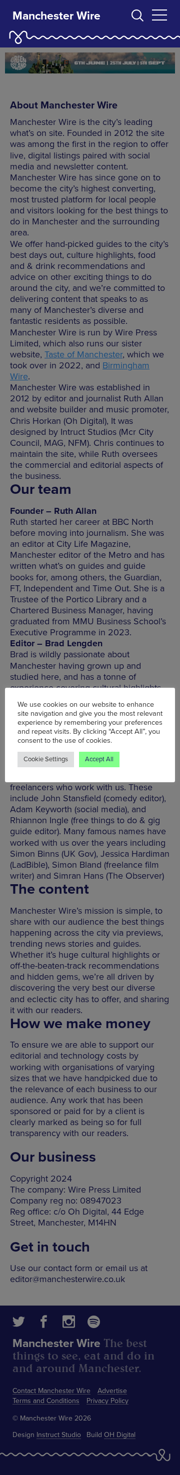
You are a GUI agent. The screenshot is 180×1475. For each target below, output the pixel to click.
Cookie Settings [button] (46, 759)
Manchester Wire (56, 16)
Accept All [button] (99, 759)
